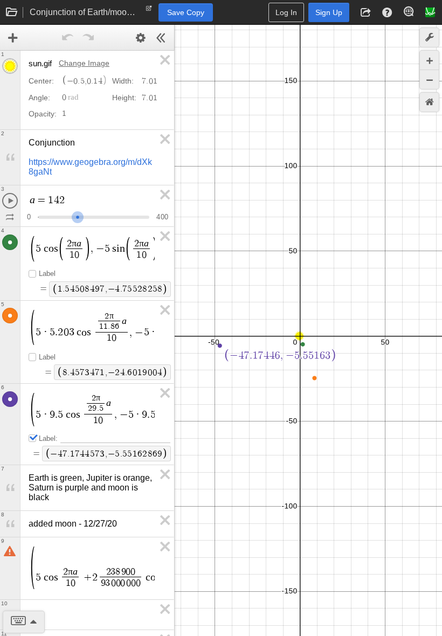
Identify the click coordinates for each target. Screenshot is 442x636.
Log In (286, 12)
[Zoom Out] (429, 79)
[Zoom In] (429, 60)
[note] (149, 10)
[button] (365, 12)
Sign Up (328, 12)
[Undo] (68, 38)
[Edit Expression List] (140, 38)
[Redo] (88, 38)
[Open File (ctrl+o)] (12, 12)
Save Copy (185, 12)
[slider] (77, 216)
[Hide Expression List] (161, 38)
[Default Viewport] (429, 102)
